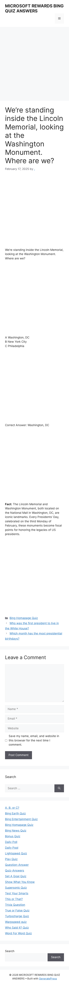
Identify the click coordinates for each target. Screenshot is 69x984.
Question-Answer (17, 864)
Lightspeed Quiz (16, 853)
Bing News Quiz (15, 830)
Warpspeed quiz (16, 922)
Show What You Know (20, 882)
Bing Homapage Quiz (24, 618)
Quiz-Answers (14, 870)
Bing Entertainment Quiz (21, 819)
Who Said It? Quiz (17, 927)
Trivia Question (15, 904)
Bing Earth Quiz (15, 813)
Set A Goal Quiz (15, 876)
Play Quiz (11, 859)
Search (9, 951)
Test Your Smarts (16, 893)
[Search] (59, 788)
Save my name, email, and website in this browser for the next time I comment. (34, 740)
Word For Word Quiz (18, 933)
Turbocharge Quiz (17, 916)
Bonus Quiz (12, 836)
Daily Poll (11, 842)
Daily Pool (11, 847)
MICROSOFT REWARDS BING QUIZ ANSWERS (34, 8)
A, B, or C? (12, 807)
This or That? (14, 899)
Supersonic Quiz (16, 887)
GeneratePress (48, 978)
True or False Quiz (17, 910)
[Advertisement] (34, 64)
